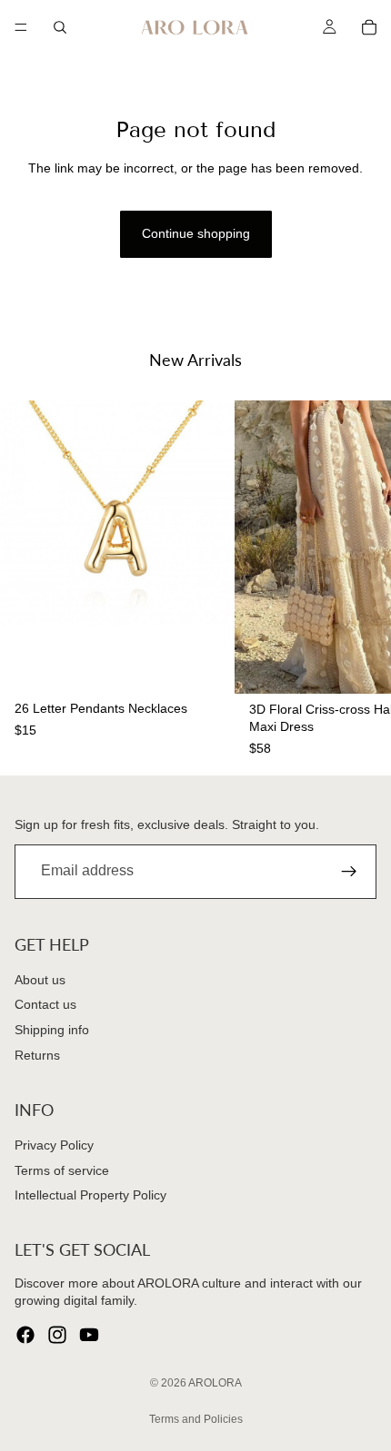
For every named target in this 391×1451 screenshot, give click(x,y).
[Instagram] (57, 1335)
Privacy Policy (54, 1145)
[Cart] (369, 27)
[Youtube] (89, 1335)
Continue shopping (196, 233)
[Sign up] (349, 871)
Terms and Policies (196, 1419)
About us (40, 979)
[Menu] (21, 27)
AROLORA (215, 1383)
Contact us (45, 1004)
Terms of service (62, 1170)
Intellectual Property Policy (90, 1195)
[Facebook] (25, 1335)
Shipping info (52, 1029)
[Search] (60, 27)
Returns (37, 1054)
